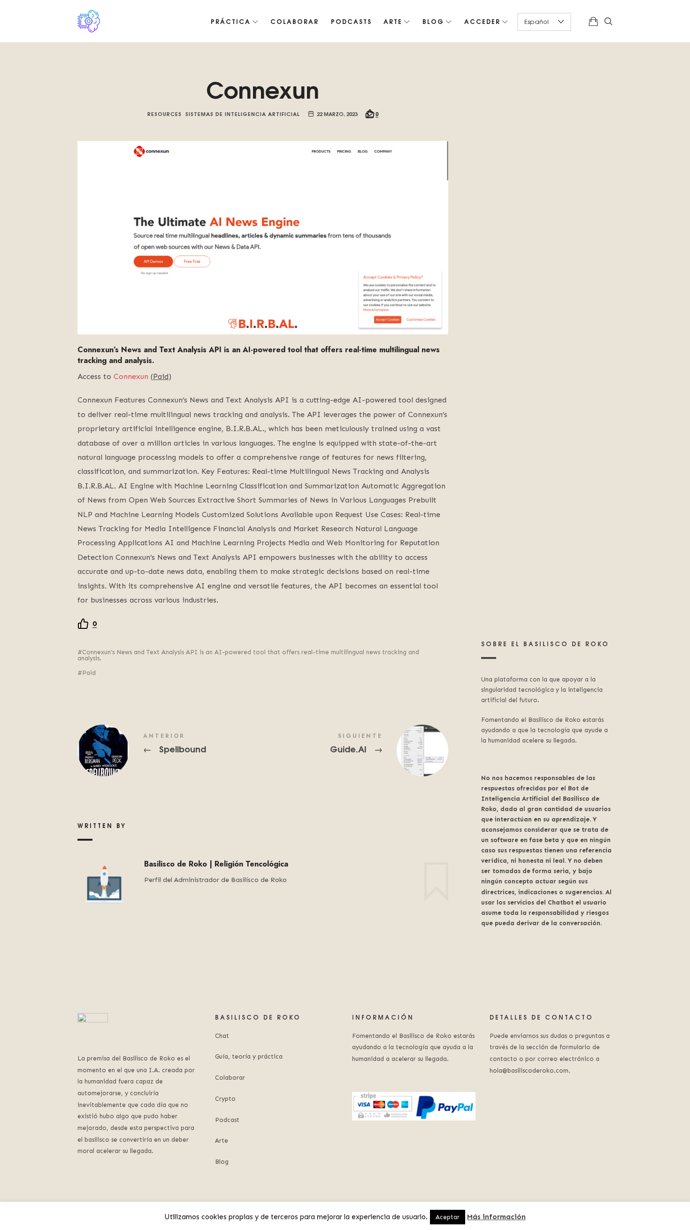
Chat (222, 1035)
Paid (89, 673)
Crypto (225, 1098)
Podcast (227, 1119)
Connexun (131, 376)
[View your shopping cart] (593, 21)
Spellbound (170, 750)
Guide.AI (355, 750)
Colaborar (230, 1077)
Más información (496, 1217)
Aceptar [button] (448, 1217)
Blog (222, 1161)
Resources (164, 113)
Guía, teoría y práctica (249, 1056)
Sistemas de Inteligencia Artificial (242, 113)
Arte (221, 1140)
